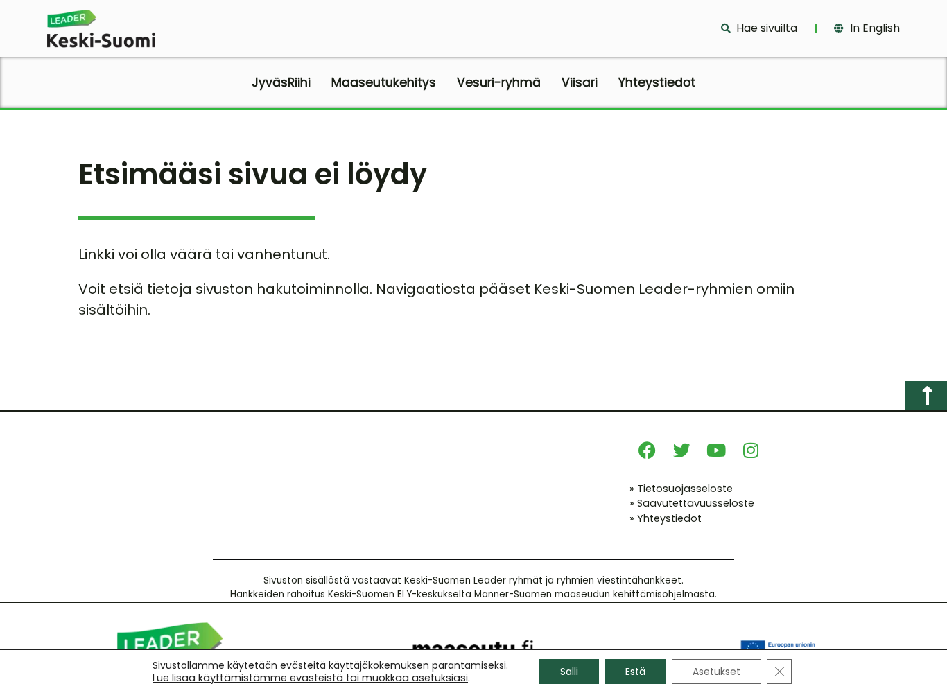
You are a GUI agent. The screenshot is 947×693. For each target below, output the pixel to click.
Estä (635, 671)
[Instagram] (750, 450)
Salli (569, 671)
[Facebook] (646, 450)
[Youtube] (716, 450)
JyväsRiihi (281, 82)
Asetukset (716, 671)
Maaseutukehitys (383, 82)
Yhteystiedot (656, 82)
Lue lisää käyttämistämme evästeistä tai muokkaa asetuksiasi (310, 678)
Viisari (580, 82)
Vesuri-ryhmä (499, 82)
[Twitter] (681, 450)
